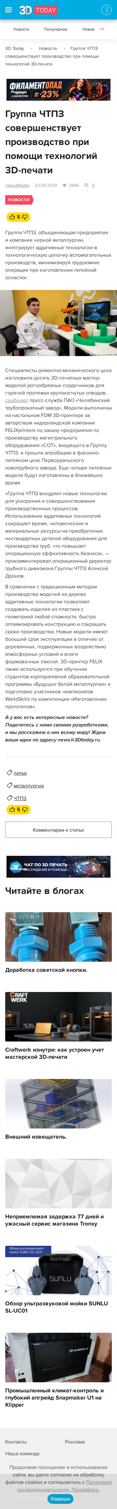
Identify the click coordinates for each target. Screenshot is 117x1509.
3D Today (14, 48)
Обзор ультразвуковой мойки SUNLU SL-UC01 (56, 1307)
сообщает (16, 400)
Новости (21, 29)
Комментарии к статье (58, 830)
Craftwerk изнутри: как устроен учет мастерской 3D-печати (54, 1053)
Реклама (19, 92)
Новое (93, 29)
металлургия (29, 786)
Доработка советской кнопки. (46, 970)
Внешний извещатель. (36, 1137)
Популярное (55, 29)
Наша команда (22, 1453)
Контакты (16, 1442)
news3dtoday (17, 185)
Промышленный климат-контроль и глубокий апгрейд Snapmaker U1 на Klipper (54, 1398)
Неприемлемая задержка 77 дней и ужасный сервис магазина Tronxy (54, 1220)
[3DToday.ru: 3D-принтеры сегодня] (39, 13)
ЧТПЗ (20, 798)
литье (20, 773)
